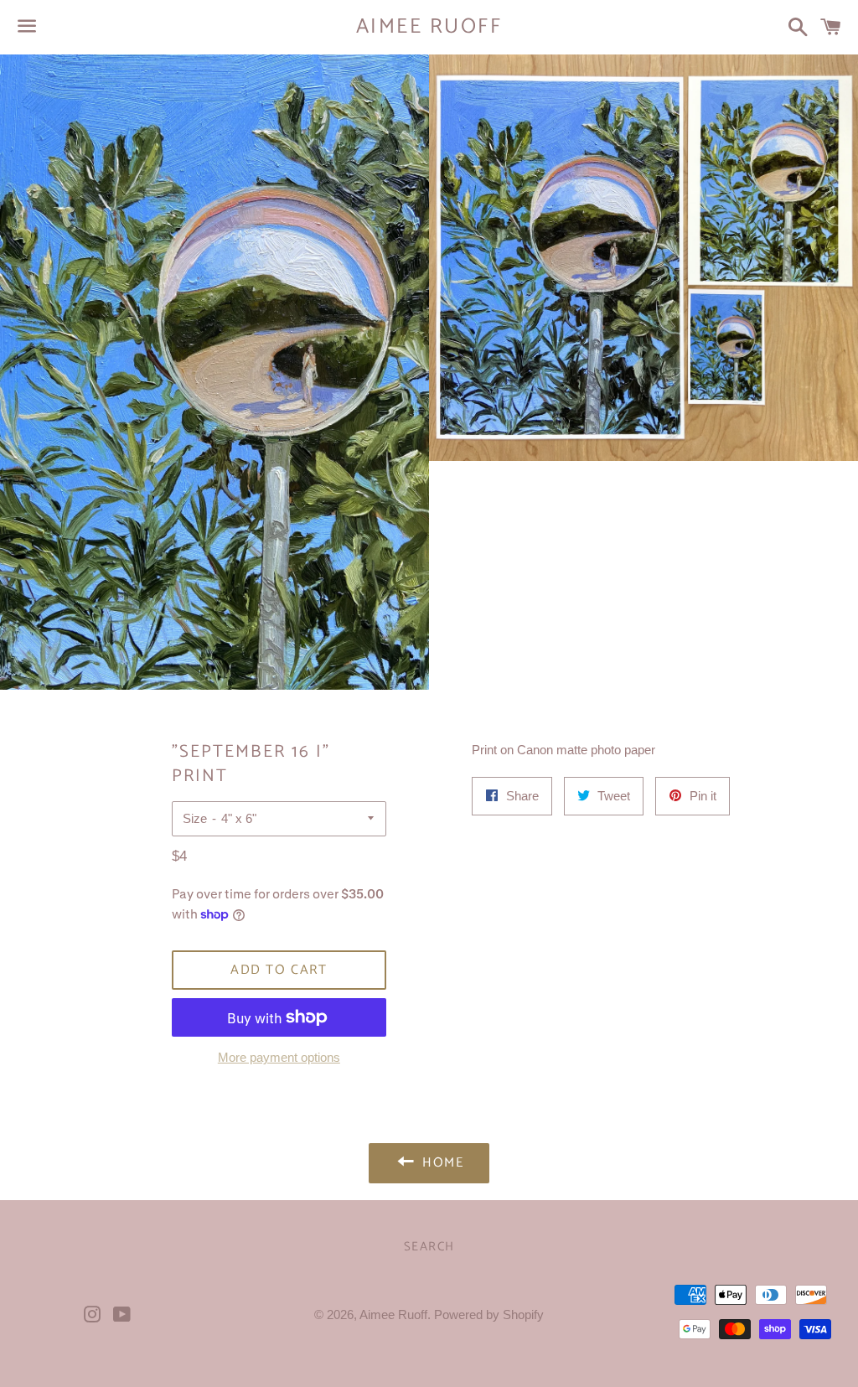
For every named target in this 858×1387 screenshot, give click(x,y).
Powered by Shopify (489, 1314)
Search (429, 1246)
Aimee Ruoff (429, 27)
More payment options (279, 1057)
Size (195, 818)
